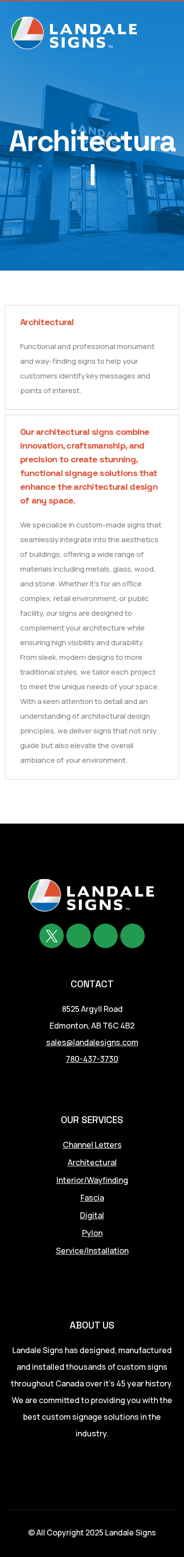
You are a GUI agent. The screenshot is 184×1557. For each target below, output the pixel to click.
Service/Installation (92, 1250)
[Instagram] (132, 936)
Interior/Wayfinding (92, 1180)
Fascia (92, 1197)
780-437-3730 (92, 1059)
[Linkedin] (105, 936)
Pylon (92, 1233)
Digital (92, 1215)
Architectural (92, 1162)
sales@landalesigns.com (92, 1042)
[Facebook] (78, 936)
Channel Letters (92, 1144)
